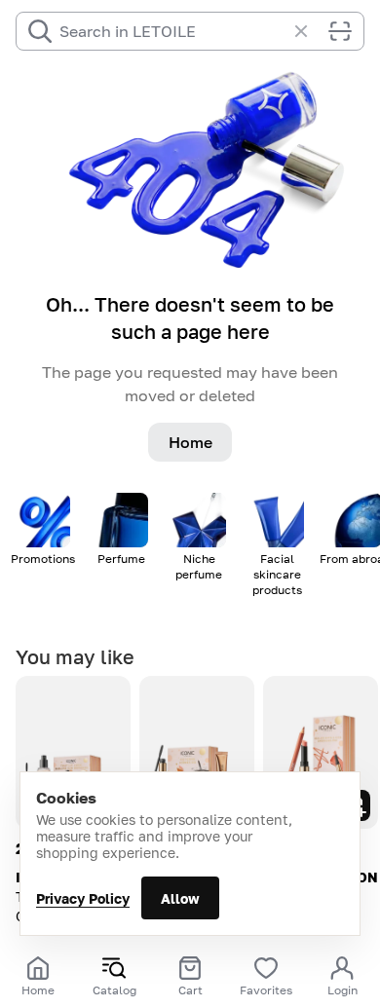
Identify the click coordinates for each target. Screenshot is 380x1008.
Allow (180, 898)
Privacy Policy (83, 898)
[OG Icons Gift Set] (196, 752)
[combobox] (172, 31)
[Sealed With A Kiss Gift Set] (320, 752)
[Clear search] (310, 31)
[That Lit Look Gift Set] (73, 752)
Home (190, 442)
